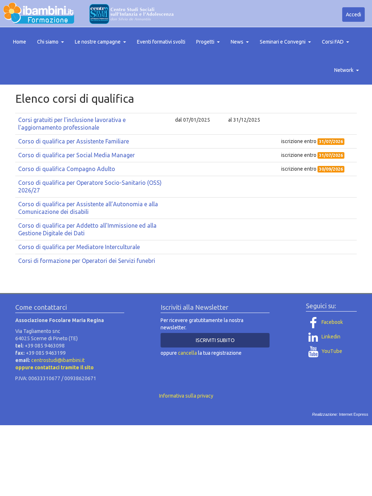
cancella (187, 353)
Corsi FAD (333, 42)
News (237, 42)
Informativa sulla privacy (186, 396)
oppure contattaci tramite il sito (54, 367)
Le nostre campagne (98, 42)
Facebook (331, 322)
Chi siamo (47, 42)
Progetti (205, 42)
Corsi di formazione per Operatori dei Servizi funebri (86, 260)
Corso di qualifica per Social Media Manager (76, 155)
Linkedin (330, 337)
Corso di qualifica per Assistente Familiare (73, 141)
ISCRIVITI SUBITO (215, 340)
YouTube (331, 351)
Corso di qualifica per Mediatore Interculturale (79, 247)
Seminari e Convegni (283, 42)
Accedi (353, 14)
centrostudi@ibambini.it (58, 360)
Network (343, 70)
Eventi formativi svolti (161, 42)
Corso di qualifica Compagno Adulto (66, 169)
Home (19, 42)
